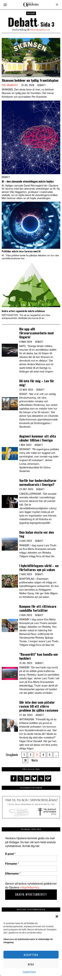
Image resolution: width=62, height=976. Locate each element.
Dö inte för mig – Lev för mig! (36, 383)
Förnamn (12, 864)
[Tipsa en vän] (27, 778)
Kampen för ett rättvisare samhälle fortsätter (37, 608)
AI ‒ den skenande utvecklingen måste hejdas (28, 181)
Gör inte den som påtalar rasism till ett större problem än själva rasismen (38, 706)
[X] (20, 778)
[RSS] (41, 778)
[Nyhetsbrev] (48, 778)
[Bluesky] (34, 778)
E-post (10, 854)
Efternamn (12, 873)
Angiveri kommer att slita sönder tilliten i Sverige (37, 438)
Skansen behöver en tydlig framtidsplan (30, 80)
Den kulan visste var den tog (36, 534)
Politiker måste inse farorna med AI (21, 251)
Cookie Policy (29, 971)
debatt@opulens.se (40, 29)
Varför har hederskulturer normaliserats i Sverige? (37, 482)
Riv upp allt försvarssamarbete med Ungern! (36, 333)
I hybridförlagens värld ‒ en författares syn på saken (39, 568)
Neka (31, 964)
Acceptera (31, 955)
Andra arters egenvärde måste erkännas (23, 311)
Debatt (41, 85)
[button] (57, 916)
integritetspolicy (29, 887)
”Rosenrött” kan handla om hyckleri (38, 656)
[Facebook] (14, 778)
